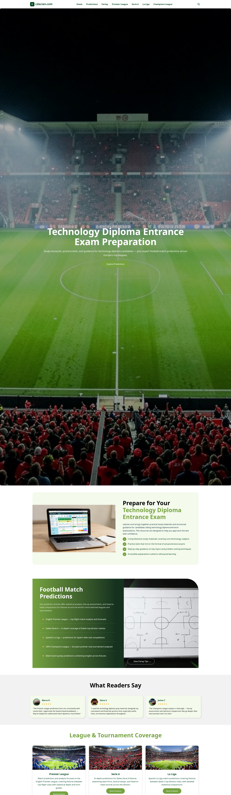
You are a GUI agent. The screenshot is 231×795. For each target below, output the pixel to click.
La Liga (146, 4)
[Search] (198, 4)
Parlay (105, 4)
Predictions (92, 4)
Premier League (120, 4)
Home (79, 4)
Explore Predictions (115, 264)
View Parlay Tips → (142, 661)
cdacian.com (42, 4)
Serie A (135, 4)
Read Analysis (115, 791)
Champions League (162, 4)
